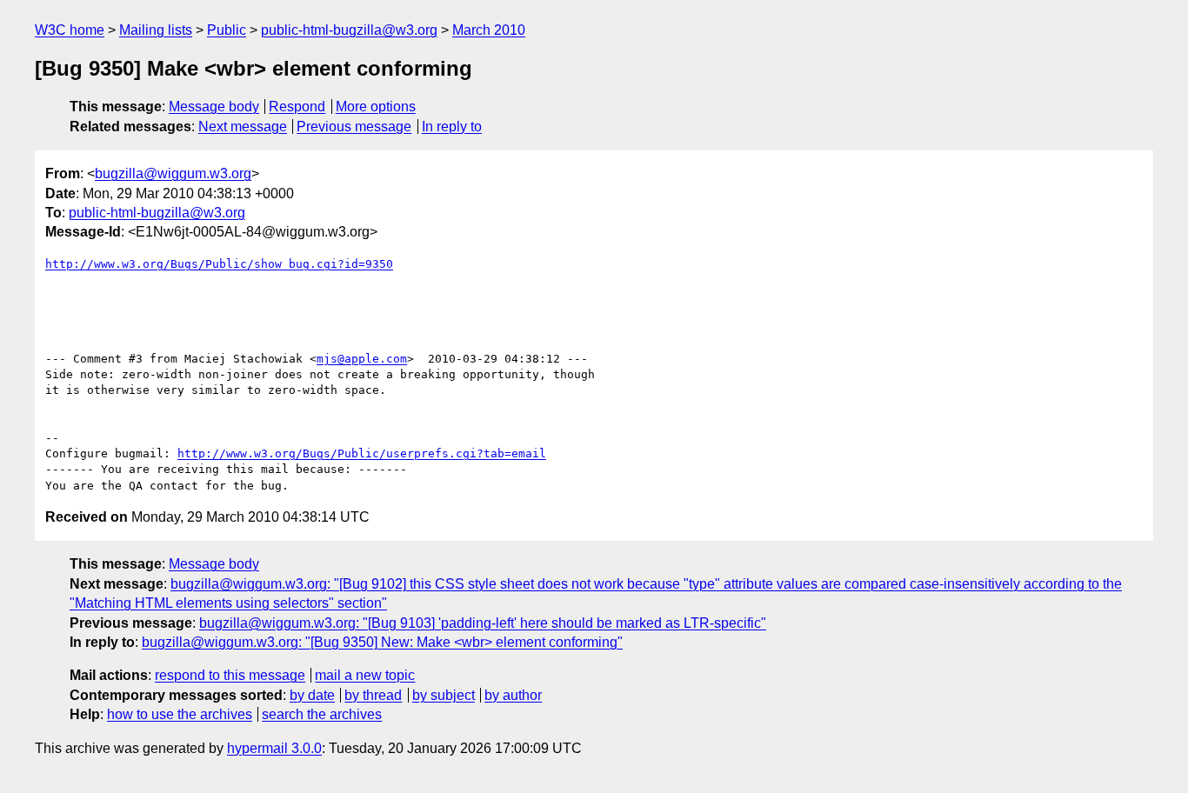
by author (513, 695)
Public (226, 30)
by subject (443, 695)
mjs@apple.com (362, 358)
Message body (214, 106)
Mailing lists (155, 30)
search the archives (322, 714)
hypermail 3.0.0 (274, 748)
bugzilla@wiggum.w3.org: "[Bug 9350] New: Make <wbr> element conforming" (382, 642)
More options (376, 106)
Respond (297, 106)
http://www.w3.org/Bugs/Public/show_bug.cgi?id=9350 (219, 263)
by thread (373, 695)
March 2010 (488, 30)
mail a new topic (365, 675)
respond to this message (230, 675)
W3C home (69, 30)
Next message (242, 126)
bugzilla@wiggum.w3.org (173, 173)
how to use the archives (179, 714)
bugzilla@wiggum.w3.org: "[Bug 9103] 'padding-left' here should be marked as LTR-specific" (482, 623)
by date (312, 695)
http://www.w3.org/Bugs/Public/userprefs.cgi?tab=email (361, 453)
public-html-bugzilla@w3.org (349, 30)
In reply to (452, 126)
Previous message (354, 126)
